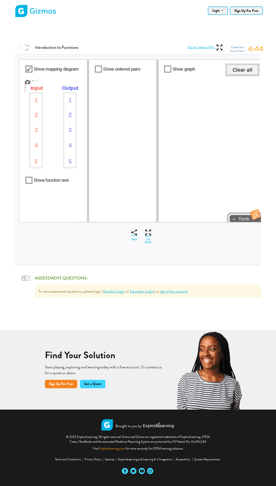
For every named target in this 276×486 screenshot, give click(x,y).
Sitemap (109, 459)
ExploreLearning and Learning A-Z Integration (145, 459)
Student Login (114, 291)
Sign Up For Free (246, 10)
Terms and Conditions (68, 459)
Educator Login (141, 291)
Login (216, 10)
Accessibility (183, 459)
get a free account (174, 291)
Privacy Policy (93, 459)
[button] (246, 49)
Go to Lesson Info (201, 47)
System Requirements (207, 459)
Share (134, 239)
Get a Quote (92, 383)
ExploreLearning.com (112, 448)
